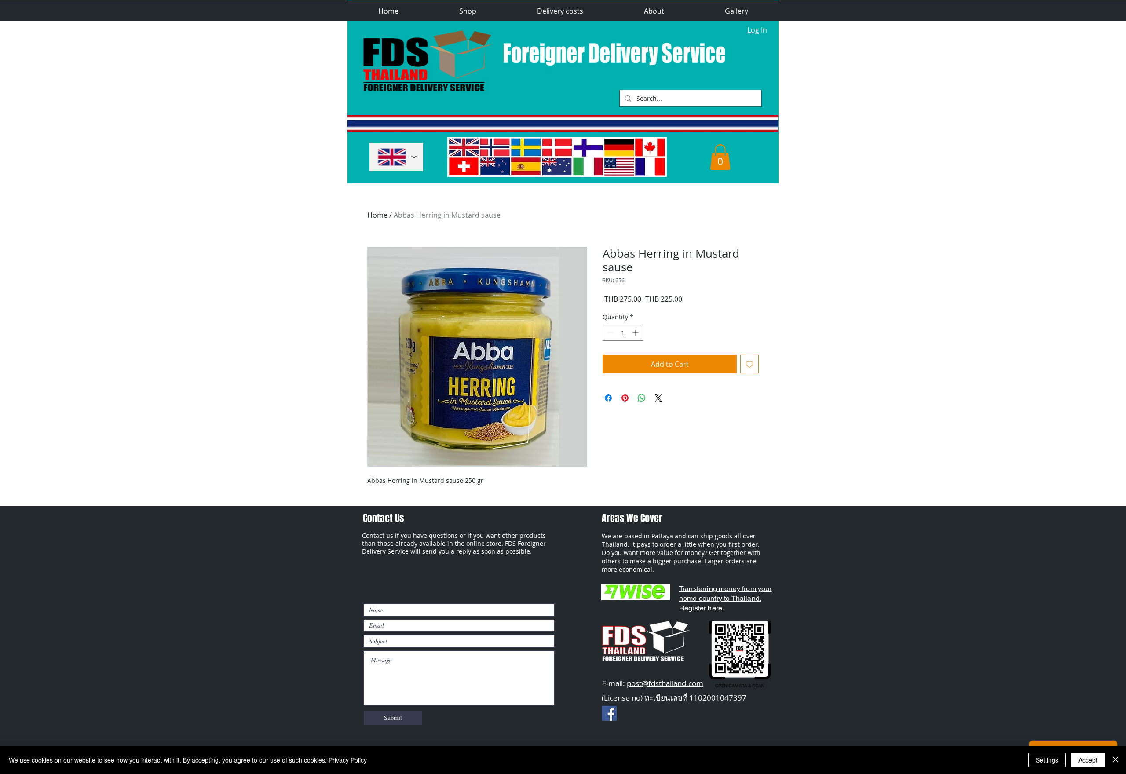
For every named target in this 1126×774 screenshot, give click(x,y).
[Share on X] (658, 398)
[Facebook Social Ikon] (609, 713)
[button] (468, 11)
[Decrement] (609, 332)
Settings (1047, 760)
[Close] (1115, 760)
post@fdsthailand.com (665, 683)
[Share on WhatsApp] (641, 398)
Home (377, 215)
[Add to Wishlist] (749, 364)
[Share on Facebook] (608, 398)
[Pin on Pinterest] (625, 398)
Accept (1087, 760)
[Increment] (636, 332)
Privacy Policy (348, 760)
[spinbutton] (623, 332)
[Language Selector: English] (396, 157)
